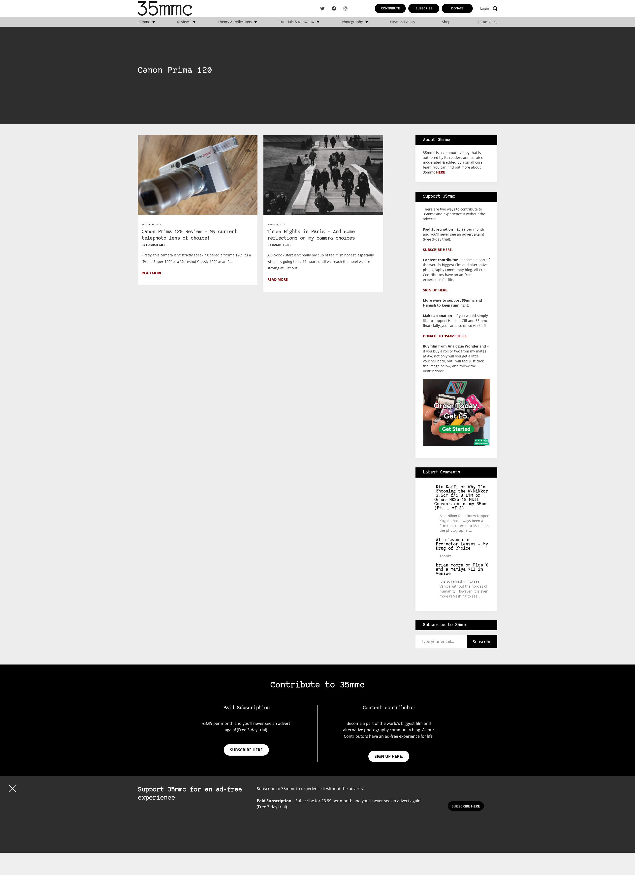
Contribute (390, 8)
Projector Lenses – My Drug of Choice (462, 546)
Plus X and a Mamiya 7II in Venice (462, 569)
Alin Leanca (449, 540)
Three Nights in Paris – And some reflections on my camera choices (311, 235)
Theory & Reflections (235, 22)
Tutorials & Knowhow (296, 22)
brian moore (449, 565)
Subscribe (424, 8)
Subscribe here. (438, 249)
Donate (457, 8)
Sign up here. (435, 290)
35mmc (144, 22)
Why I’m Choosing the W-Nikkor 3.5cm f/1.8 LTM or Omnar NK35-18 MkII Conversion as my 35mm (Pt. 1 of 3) (461, 497)
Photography (352, 22)
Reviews (183, 22)
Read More (152, 273)
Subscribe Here (466, 806)
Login (484, 8)
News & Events (402, 22)
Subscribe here (246, 750)
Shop (446, 22)
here (440, 172)
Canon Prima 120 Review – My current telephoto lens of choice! (189, 235)
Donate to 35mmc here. (445, 336)
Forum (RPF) (487, 22)
